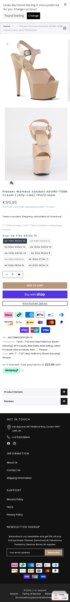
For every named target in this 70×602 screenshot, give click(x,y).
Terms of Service (31, 593)
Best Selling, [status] (47, 345)
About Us (12, 462)
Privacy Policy (15, 514)
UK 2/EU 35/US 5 (40, 253)
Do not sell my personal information (35, 597)
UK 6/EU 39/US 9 (38, 265)
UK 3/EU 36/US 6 (15, 260)
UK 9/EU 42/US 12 (15, 247)
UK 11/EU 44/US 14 (15, 253)
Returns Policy (15, 499)
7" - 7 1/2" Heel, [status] (22, 353)
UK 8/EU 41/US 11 (40, 242)
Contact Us (13, 470)
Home (6, 26)
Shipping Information (19, 478)
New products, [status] (21, 349)
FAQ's (10, 507)
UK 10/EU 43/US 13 (40, 247)
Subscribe (53, 552)
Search (14, 593)
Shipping (27, 216)
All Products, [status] (21, 345)
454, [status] (8, 353)
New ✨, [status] (34, 349)
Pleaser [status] (43, 349)
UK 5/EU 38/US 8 (14, 265)
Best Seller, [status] (34, 345)
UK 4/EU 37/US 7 (38, 259)
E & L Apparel (39, 590)
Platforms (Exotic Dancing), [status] (45, 353)
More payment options (35, 303)
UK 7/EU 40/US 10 (15, 241)
